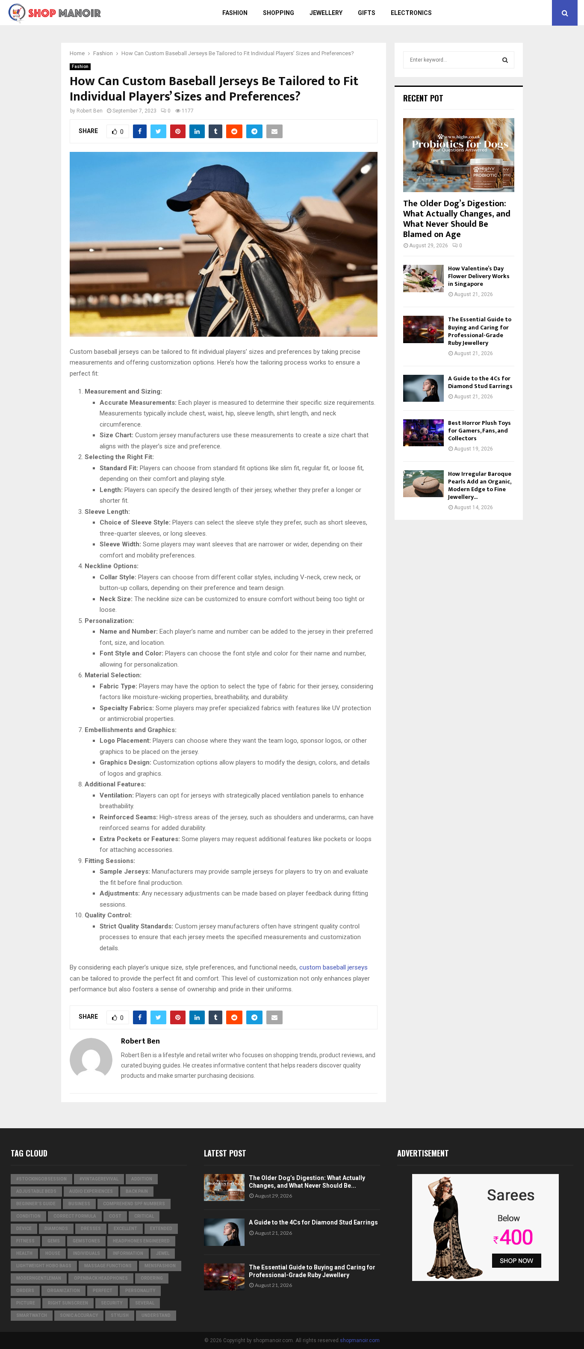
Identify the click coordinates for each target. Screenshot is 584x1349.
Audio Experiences (91, 1191)
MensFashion (160, 1265)
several (144, 1303)
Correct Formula (74, 1216)
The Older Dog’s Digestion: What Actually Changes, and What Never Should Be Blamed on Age (456, 219)
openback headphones (101, 1278)
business (79, 1203)
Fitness (25, 1241)
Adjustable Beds (36, 1191)
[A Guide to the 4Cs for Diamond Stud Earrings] (423, 388)
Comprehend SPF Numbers (134, 1203)
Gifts (366, 12)
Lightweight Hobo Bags (43, 1265)
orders (25, 1290)
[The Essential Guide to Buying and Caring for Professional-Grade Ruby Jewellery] (423, 329)
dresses (91, 1228)
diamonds (56, 1228)
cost (115, 1216)
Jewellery (326, 12)
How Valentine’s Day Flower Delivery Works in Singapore (479, 276)
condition (28, 1216)
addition (141, 1179)
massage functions (108, 1265)
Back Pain (137, 1191)
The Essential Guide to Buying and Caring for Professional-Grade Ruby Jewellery (479, 330)
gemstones (86, 1241)
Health (24, 1253)
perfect (102, 1290)
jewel (162, 1253)
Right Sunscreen (68, 1303)
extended (161, 1228)
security (111, 1303)
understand (156, 1315)
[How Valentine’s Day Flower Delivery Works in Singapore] (423, 278)
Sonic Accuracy (79, 1315)
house (52, 1253)
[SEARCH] (505, 59)
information (128, 1253)
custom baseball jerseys (333, 967)
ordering (152, 1278)
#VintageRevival (99, 1179)
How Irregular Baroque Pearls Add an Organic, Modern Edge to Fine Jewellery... (479, 485)
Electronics (411, 12)
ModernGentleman (38, 1278)
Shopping (278, 12)
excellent (125, 1228)
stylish (120, 1315)
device (24, 1228)
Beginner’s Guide (36, 1203)
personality (140, 1290)
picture (25, 1303)
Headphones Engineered (141, 1241)
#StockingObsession (41, 1179)
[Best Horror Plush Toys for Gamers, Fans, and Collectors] (423, 432)
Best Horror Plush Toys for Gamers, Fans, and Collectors (479, 430)
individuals (86, 1253)
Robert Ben (90, 111)
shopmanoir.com (360, 1340)
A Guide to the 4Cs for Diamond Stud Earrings (480, 382)
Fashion (235, 12)
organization (63, 1290)
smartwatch (31, 1315)
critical (144, 1216)
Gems (53, 1241)
